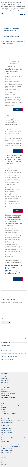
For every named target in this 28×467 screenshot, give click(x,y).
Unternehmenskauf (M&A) (7, 359)
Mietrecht (3, 407)
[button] (2, 13)
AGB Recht (3, 376)
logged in (10, 302)
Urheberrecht (4, 409)
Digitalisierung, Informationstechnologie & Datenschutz (13, 353)
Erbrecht (3, 389)
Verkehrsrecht (4, 415)
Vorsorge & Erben (5, 364)
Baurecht (3, 386)
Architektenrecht (5, 380)
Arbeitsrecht (4, 378)
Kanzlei (3, 462)
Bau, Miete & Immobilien (6, 350)
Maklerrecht (4, 403)
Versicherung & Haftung (6, 362)
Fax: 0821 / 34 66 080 (6, 452)
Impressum (4, 457)
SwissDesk (3, 464)
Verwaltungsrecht (5, 418)
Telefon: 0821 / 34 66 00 (6, 448)
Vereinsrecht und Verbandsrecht (8, 413)
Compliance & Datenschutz (7, 387)
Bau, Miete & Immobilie (6, 432)
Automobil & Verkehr (5, 348)
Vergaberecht (4, 411)
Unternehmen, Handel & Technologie (9, 356)
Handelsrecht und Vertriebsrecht (8, 393)
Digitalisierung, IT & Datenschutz (8, 434)
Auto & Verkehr (4, 382)
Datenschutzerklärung (6, 459)
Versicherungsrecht (5, 416)
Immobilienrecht (5, 395)
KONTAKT (23, 14)
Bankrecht (3, 384)
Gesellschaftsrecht (5, 391)
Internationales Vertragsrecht (8, 397)
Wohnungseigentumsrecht (7, 422)
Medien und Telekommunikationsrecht (10, 405)
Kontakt (3, 460)
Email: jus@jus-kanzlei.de (7, 450)
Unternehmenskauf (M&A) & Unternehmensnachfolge (13, 437)
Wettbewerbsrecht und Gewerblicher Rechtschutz (12, 420)
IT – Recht (3, 402)
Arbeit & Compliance (5, 345)
